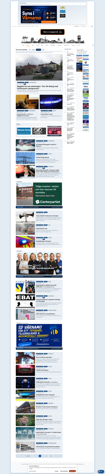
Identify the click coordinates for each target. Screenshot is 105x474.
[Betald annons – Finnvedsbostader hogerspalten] (86, 81)
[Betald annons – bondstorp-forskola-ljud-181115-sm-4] (63, 16)
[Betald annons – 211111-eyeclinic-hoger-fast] (86, 67)
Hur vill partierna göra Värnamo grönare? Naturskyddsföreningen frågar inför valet (71, 98)
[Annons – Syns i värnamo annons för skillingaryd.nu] (39, 14)
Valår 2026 (23, 26)
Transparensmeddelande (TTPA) (54, 135)
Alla (29, 49)
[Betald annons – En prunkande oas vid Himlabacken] (39, 131)
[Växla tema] (93, 45)
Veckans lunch (28, 26)
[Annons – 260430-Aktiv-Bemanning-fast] (63, 7)
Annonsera (33, 26)
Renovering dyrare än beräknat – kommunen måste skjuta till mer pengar (70, 136)
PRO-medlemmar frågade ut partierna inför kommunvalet (71, 109)
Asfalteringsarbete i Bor (70, 85)
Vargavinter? (69, 104)
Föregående (28, 455)
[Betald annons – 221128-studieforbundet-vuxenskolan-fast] (86, 95)
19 (37, 455)
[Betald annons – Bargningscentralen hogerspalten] (86, 76)
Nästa (51, 455)
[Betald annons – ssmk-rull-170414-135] (86, 124)
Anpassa (56, 471)
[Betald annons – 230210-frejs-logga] (86, 86)
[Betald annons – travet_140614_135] (86, 91)
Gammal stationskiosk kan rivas (70, 79)
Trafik (15, 26)
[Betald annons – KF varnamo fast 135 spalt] (86, 113)
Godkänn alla (72, 471)
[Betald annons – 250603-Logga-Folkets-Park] (86, 57)
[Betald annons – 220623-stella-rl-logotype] (86, 72)
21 (42, 455)
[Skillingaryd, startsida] (52, 32)
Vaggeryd (33, 49)
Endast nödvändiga (64, 471)
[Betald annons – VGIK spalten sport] (86, 121)
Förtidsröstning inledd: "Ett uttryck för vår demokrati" (70, 90)
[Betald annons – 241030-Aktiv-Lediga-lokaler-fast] (79, 59)
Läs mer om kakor (32, 471)
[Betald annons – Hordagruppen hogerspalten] (86, 129)
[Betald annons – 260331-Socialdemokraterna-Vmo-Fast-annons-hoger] (86, 105)
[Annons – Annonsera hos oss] (79, 67)
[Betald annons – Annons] (54, 131)
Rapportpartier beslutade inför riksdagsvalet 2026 (70, 67)
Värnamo (38, 49)
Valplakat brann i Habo (70, 74)
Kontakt (37, 26)
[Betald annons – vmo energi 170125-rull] (86, 116)
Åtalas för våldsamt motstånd (70, 55)
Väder (13, 26)
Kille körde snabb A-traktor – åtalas (71, 143)
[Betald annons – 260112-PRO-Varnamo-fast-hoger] (86, 98)
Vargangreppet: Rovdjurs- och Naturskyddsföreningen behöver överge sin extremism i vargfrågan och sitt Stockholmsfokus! (71, 117)
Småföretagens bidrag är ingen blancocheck (70, 129)
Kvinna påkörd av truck (70, 124)
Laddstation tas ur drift (70, 61)
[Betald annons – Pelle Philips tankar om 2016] (63, 11)
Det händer (19, 26)
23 (47, 455)
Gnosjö (43, 49)
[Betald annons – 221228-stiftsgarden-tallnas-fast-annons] (86, 62)
